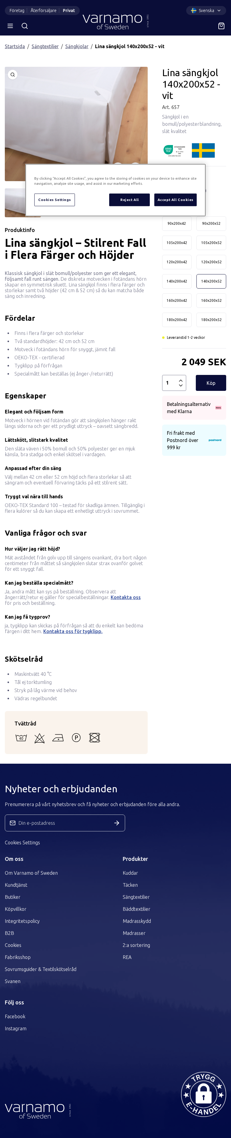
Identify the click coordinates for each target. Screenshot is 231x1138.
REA (127, 957)
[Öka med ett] (181, 380)
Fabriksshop (18, 957)
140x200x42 (177, 281)
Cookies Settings (22, 842)
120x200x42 (177, 262)
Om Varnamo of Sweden (31, 873)
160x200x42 (177, 300)
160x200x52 (211, 300)
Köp (211, 383)
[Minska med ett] (181, 385)
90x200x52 (211, 223)
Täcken (130, 885)
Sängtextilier (45, 46)
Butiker (12, 897)
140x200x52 (211, 281)
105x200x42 (177, 243)
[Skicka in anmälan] (116, 823)
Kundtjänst (16, 885)
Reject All (129, 200)
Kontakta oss (126, 597)
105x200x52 (211, 243)
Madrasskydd (137, 921)
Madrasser (134, 933)
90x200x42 (177, 223)
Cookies (13, 945)
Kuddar (130, 873)
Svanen (12, 981)
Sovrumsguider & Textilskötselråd (40, 969)
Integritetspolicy (22, 921)
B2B (9, 933)
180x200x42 (177, 320)
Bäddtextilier (136, 909)
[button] (203, 1094)
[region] (115, 190)
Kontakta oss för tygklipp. (73, 631)
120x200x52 (211, 262)
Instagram (15, 1028)
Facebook (15, 1016)
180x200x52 (211, 320)
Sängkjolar (76, 46)
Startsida (15, 46)
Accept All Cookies (175, 200)
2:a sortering (136, 945)
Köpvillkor (15, 909)
